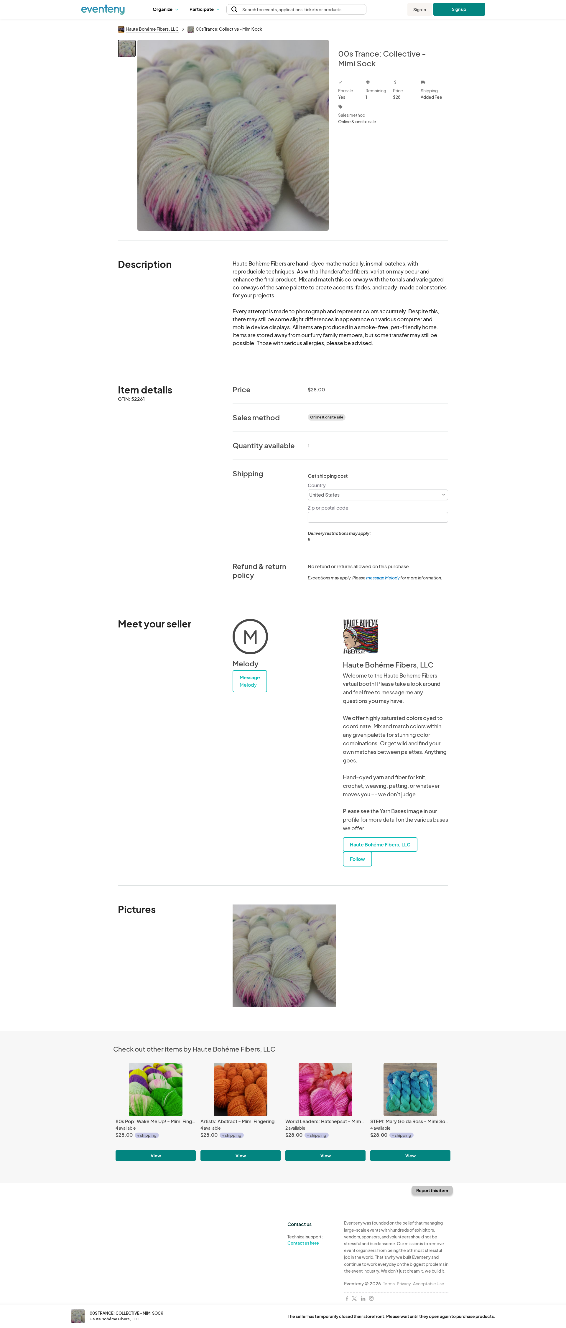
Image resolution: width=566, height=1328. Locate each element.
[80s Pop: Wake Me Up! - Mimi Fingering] (156, 1089)
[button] (166, 9)
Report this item (432, 1190)
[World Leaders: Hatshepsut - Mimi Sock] (325, 1089)
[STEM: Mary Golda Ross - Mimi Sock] (410, 1089)
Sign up (459, 9)
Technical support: (305, 1239)
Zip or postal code (328, 508)
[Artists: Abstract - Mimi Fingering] (240, 1089)
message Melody (383, 577)
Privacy (404, 1283)
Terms (389, 1283)
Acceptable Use (428, 1283)
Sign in (419, 9)
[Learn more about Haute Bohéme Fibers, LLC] (360, 636)
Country (317, 485)
